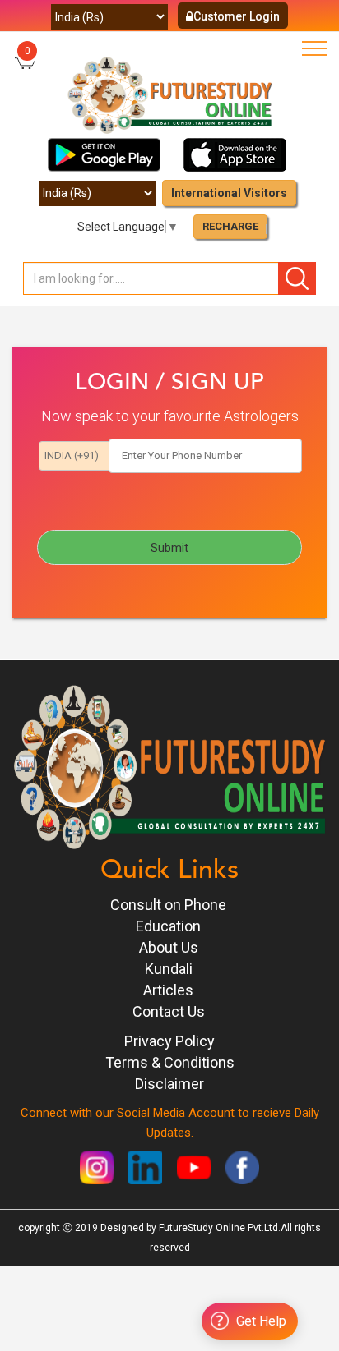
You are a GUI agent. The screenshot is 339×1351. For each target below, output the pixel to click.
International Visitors (229, 193)
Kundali (169, 968)
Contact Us (168, 1011)
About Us (168, 947)
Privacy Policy (169, 1041)
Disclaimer (169, 1083)
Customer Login (236, 16)
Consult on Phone (168, 904)
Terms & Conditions (170, 1062)
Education (168, 926)
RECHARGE (230, 226)
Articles (168, 990)
